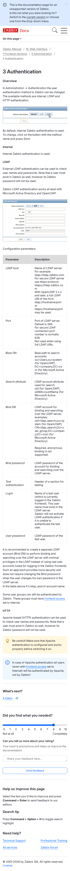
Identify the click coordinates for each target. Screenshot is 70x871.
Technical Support (14, 840)
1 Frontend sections (15, 53)
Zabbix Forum (49, 847)
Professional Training (54, 840)
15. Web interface (36, 49)
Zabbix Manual (12, 49)
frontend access (55, 598)
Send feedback (35, 770)
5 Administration (41, 53)
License (7, 865)
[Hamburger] (64, 30)
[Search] (54, 30)
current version (36, 17)
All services (10, 847)
